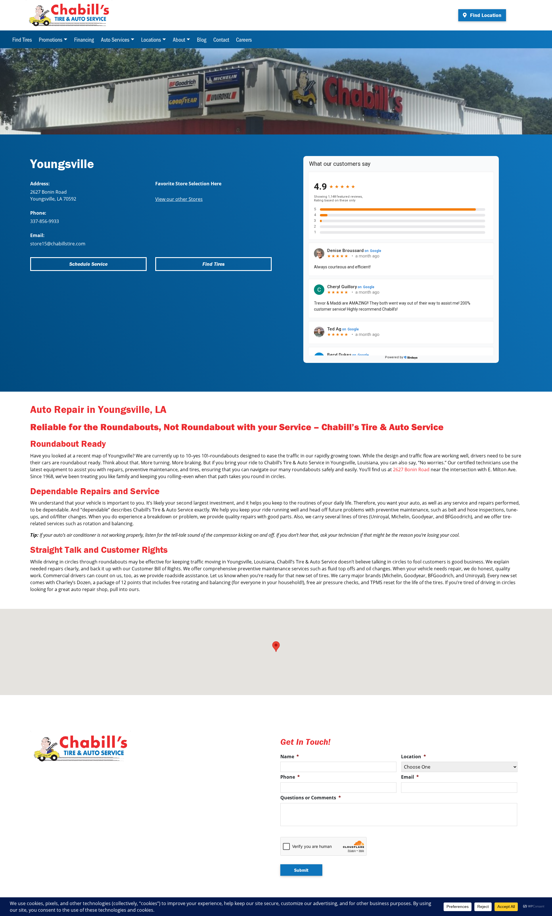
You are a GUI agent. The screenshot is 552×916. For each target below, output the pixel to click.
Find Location (485, 15)
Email (410, 777)
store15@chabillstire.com (57, 243)
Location (413, 757)
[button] (276, 646)
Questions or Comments (310, 798)
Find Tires (22, 39)
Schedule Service (88, 264)
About (179, 39)
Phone (290, 777)
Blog (201, 39)
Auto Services (115, 39)
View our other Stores (179, 199)
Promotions (50, 39)
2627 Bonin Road (411, 469)
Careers (244, 39)
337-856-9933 (44, 221)
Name (289, 757)
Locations (151, 39)
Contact (221, 39)
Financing (84, 39)
